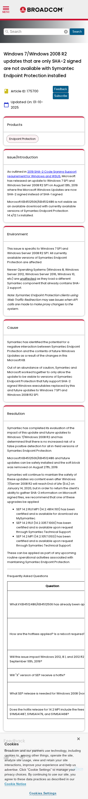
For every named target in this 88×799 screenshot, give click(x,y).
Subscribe (60, 96)
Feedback (60, 89)
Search (77, 31)
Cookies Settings (43, 793)
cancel (66, 31)
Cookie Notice (15, 784)
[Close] (78, 738)
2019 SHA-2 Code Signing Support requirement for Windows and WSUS (41, 173)
